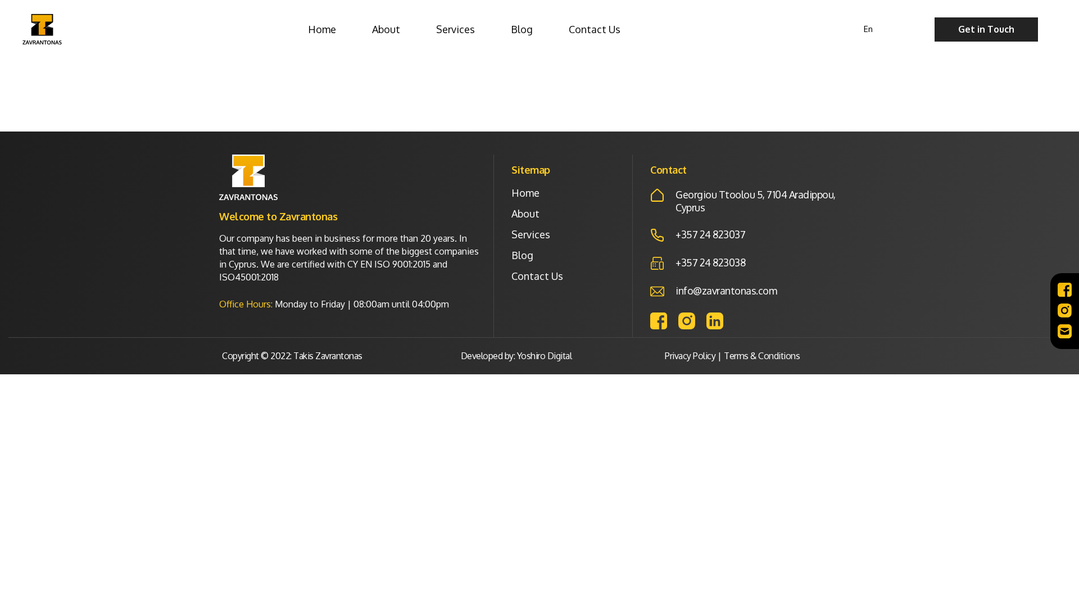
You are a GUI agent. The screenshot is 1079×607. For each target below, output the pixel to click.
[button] (986, 29)
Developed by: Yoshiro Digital (516, 355)
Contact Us (594, 29)
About (386, 29)
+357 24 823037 (710, 234)
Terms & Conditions (762, 355)
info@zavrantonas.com (726, 290)
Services (455, 29)
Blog (522, 29)
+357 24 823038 (710, 262)
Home (322, 29)
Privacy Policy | (693, 355)
